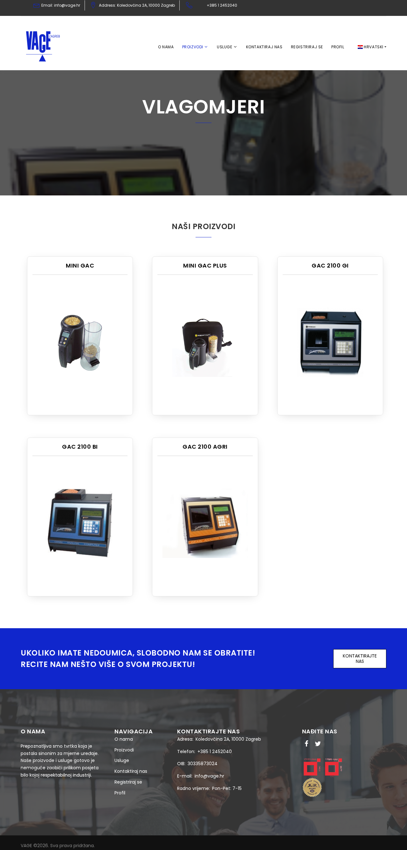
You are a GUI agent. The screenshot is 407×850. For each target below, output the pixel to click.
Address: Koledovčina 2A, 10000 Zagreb (137, 5)
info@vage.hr (209, 776)
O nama (166, 46)
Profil (337, 46)
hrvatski (373, 46)
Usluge (224, 46)
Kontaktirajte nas (360, 658)
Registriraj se (307, 46)
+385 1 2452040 (222, 5)
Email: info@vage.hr (60, 5)
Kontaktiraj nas (264, 46)
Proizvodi (192, 46)
